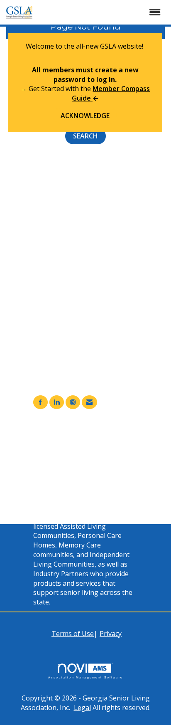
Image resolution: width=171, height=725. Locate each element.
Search (85, 136)
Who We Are (69, 465)
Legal (82, 707)
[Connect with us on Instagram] (73, 402)
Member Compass (78, 446)
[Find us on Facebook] (40, 402)
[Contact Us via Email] (89, 402)
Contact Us (67, 474)
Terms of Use (72, 633)
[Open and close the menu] (104, 12)
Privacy (111, 633)
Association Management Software (85, 677)
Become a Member (79, 455)
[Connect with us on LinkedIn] (56, 402)
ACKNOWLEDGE (85, 115)
